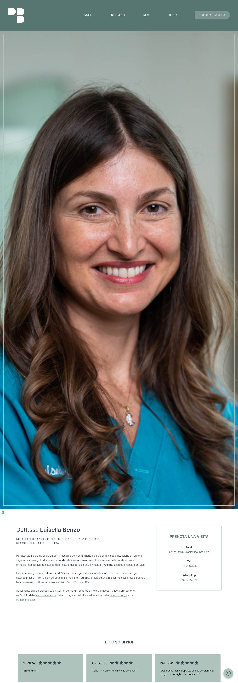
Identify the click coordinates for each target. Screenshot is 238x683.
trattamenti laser (25, 599)
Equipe (87, 15)
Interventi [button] (117, 15)
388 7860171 (189, 579)
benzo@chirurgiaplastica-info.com (189, 552)
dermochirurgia (118, 595)
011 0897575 (189, 565)
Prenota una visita (212, 15)
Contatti (175, 15)
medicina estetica (45, 595)
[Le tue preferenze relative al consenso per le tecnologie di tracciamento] (3, 512)
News (146, 15)
